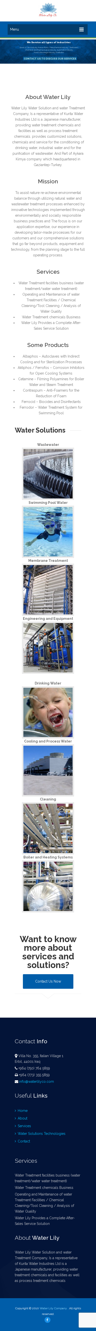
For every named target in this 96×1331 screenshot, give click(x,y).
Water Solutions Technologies (41, 1134)
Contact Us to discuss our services (50, 58)
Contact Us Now (48, 981)
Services (24, 1126)
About (22, 1118)
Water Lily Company (53, 1308)
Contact (23, 1141)
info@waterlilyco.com (36, 1082)
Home (22, 1111)
